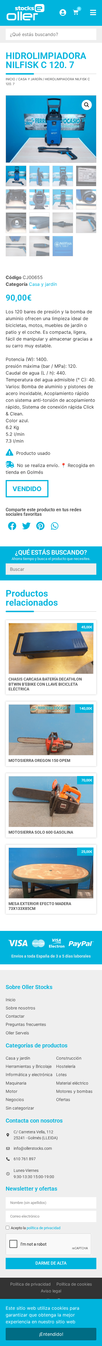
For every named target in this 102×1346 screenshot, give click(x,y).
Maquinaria (16, 1083)
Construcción (68, 1058)
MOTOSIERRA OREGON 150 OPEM (39, 760)
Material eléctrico (72, 1083)
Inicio (10, 79)
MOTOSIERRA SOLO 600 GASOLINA (40, 832)
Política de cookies (74, 1284)
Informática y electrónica (29, 1074)
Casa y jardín (30, 79)
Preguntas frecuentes (26, 1024)
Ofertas (63, 1099)
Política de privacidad (30, 1284)
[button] (87, 105)
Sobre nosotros (20, 1007)
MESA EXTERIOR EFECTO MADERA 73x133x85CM (39, 906)
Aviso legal (51, 1290)
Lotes (61, 1074)
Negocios (15, 1099)
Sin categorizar (20, 1108)
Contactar (15, 1016)
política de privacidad (43, 1228)
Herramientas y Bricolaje (29, 1066)
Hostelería (65, 1066)
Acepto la (35, 1228)
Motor (11, 1091)
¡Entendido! (51, 1334)
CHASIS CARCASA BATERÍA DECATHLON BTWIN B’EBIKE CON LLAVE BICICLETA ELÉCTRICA (45, 684)
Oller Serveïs (17, 1032)
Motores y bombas (74, 1091)
